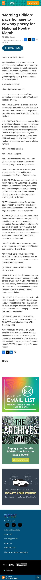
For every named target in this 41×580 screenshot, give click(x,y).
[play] (3, 577)
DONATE (33, 3)
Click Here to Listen (20, 460)
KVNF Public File (9, 548)
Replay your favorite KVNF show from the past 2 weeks (20, 451)
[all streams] (38, 577)
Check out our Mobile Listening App (16, 552)
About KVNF (8, 534)
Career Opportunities (11, 539)
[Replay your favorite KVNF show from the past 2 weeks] (20, 430)
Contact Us (8, 543)
